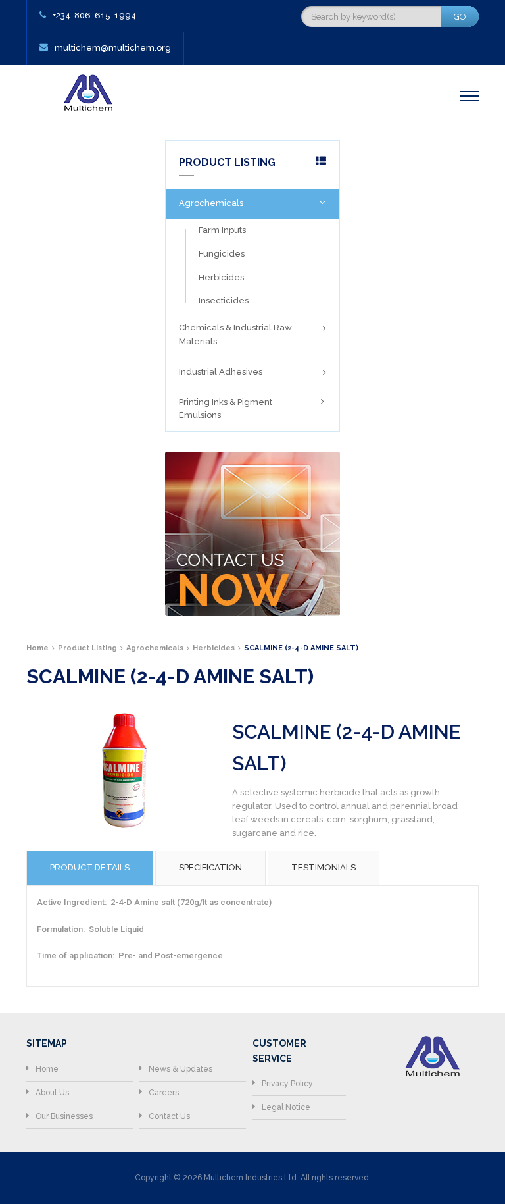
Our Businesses (64, 1116)
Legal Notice (286, 1107)
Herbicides (221, 277)
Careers (164, 1092)
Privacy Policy (287, 1083)
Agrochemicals (211, 203)
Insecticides (224, 300)
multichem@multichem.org (113, 48)
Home (47, 1069)
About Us (52, 1092)
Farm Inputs (222, 230)
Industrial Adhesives (220, 372)
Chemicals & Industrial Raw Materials (235, 334)
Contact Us (169, 1116)
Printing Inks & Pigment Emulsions (225, 409)
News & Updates (180, 1069)
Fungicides (222, 254)
